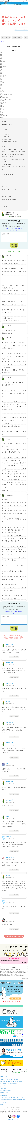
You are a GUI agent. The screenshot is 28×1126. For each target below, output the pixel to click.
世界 (1, 73)
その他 (1, 103)
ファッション (3, 109)
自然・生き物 (3, 75)
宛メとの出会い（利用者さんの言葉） (8, 1083)
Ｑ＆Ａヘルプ (3, 1088)
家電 (1, 105)
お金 (1, 70)
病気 (1, 85)
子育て (1, 114)
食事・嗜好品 (3, 66)
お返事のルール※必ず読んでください (14, 228)
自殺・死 (2, 91)
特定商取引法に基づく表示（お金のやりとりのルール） (12, 1099)
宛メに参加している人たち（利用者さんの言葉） (11, 1081)
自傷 (1, 84)
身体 (1, 87)
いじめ (1, 90)
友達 (1, 58)
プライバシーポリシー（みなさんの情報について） (11, 1097)
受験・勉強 (2, 61)
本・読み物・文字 (4, 97)
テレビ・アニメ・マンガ (5, 99)
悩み (1, 79)
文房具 (1, 117)
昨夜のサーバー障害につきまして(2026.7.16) (10, 969)
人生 (1, 67)
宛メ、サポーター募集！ (5, 1090)
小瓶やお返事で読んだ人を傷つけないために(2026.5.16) (12, 974)
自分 (1, 78)
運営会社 (2, 1104)
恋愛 (1, 52)
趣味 (1, 93)
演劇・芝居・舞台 (4, 115)
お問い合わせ (3, 1102)
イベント (2, 76)
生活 (1, 64)
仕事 (1, 69)
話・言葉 (2, 100)
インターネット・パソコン (6, 94)
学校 (1, 60)
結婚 (1, 54)
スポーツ (2, 106)
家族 (1, 55)
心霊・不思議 (3, 102)
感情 (1, 81)
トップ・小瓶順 (6, 37)
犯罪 (1, 108)
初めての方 (2, 1086)
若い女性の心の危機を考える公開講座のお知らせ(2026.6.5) (13, 972)
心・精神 (2, 82)
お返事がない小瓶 (17, 37)
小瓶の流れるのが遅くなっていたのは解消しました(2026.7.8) (14, 971)
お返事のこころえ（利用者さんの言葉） (9, 1079)
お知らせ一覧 (25, 978)
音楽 (1, 96)
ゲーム (1, 112)
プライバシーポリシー (14, 230)
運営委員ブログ (3, 1095)
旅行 (1, 111)
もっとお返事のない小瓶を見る (14, 936)
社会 (1, 72)
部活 (1, 63)
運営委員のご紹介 (4, 1092)
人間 (1, 57)
